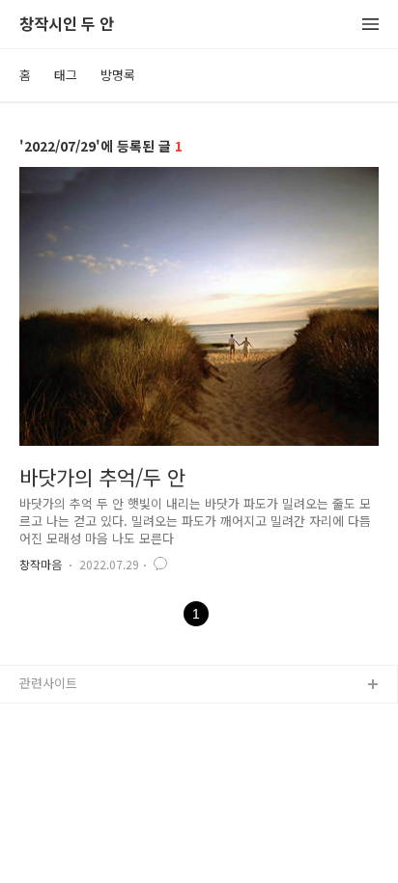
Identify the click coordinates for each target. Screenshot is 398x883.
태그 (65, 75)
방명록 (117, 75)
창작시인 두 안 (66, 24)
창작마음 (40, 564)
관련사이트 (48, 683)
